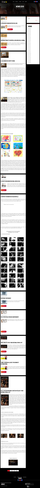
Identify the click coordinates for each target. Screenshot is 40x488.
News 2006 (29, 57)
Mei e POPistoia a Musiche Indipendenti (10, 317)
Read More (11, 29)
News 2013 (29, 47)
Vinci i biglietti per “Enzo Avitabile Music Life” (12, 342)
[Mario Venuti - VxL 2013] (20, 277)
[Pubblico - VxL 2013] (4, 241)
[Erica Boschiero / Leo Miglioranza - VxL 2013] (20, 267)
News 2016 (29, 43)
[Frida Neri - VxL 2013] (4, 272)
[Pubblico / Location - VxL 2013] (13, 207)
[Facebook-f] (34, 1)
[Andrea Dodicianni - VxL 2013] (20, 256)
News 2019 (29, 38)
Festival (20, 1)
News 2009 (29, 53)
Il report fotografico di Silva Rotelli (9, 196)
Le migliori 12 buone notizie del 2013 (9, 23)
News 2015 (29, 44)
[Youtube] (35, 1)
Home (13, 1)
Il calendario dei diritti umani (8, 61)
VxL (6, 21)
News (23, 1)
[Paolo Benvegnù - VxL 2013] (5, 262)
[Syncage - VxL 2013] (12, 251)
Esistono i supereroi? (6, 298)
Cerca (29, 18)
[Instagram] (37, 1)
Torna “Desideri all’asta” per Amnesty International (10, 363)
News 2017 (29, 41)
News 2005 (29, 59)
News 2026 (29, 28)
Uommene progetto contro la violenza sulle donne (13, 40)
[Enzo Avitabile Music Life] (4, 437)
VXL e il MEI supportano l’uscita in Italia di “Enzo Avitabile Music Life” (12, 391)
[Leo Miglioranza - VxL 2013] (20, 272)
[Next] (18, 470)
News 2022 (29, 34)
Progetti (26, 1)
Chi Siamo (16, 1)
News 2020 (29, 37)
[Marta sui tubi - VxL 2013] (20, 282)
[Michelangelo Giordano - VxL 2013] (20, 287)
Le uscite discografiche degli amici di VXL (10, 181)
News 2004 (29, 60)
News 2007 (29, 56)
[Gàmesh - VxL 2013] (12, 272)
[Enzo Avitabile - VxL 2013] (4, 267)
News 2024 (29, 31)
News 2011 (29, 50)
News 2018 (29, 40)
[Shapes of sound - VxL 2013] (12, 246)
